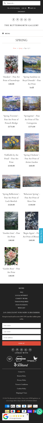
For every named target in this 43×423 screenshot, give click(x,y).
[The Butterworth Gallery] (21, 25)
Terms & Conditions (21, 384)
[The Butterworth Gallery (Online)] (6, 419)
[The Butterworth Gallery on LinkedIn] (25, 19)
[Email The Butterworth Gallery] (29, 19)
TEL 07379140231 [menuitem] (13, 8)
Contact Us (21, 372)
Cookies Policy (21, 389)
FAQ (21, 292)
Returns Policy (21, 376)
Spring (21, 40)
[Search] (5, 3)
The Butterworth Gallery (14, 398)
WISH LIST (21, 308)
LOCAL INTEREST (21, 295)
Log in (24, 8)
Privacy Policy (21, 380)
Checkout (21, 11)
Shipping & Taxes (21, 393)
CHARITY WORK (21, 299)
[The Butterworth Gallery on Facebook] (13, 19)
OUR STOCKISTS (21, 305)
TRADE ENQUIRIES (21, 302)
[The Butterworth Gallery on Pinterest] (17, 19)
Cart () (33, 8)
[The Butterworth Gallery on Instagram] (21, 19)
